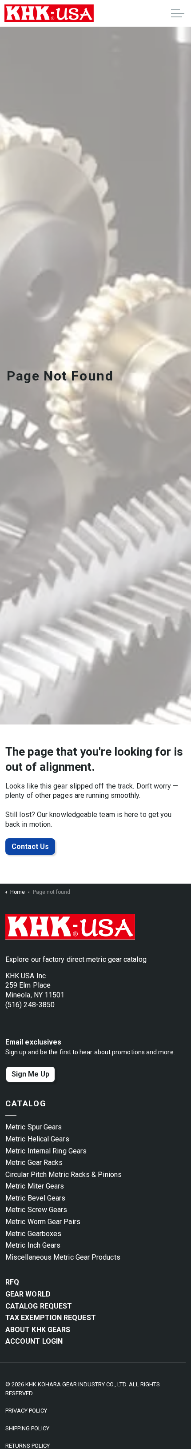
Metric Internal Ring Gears (46, 1151)
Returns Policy (27, 1445)
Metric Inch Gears (32, 1245)
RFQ (12, 1282)
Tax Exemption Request (50, 1317)
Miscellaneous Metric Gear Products (62, 1257)
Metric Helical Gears (37, 1139)
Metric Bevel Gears (35, 1198)
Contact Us (30, 846)
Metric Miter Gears (34, 1186)
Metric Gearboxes (33, 1233)
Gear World (28, 1294)
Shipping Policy (27, 1428)
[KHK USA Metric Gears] (49, 13)
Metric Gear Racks (34, 1162)
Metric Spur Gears (33, 1127)
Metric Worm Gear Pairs (42, 1221)
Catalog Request (38, 1306)
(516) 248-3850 (30, 1005)
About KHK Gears (37, 1329)
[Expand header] (177, 13)
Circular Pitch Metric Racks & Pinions (63, 1174)
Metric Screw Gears (36, 1209)
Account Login (34, 1341)
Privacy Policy (26, 1410)
